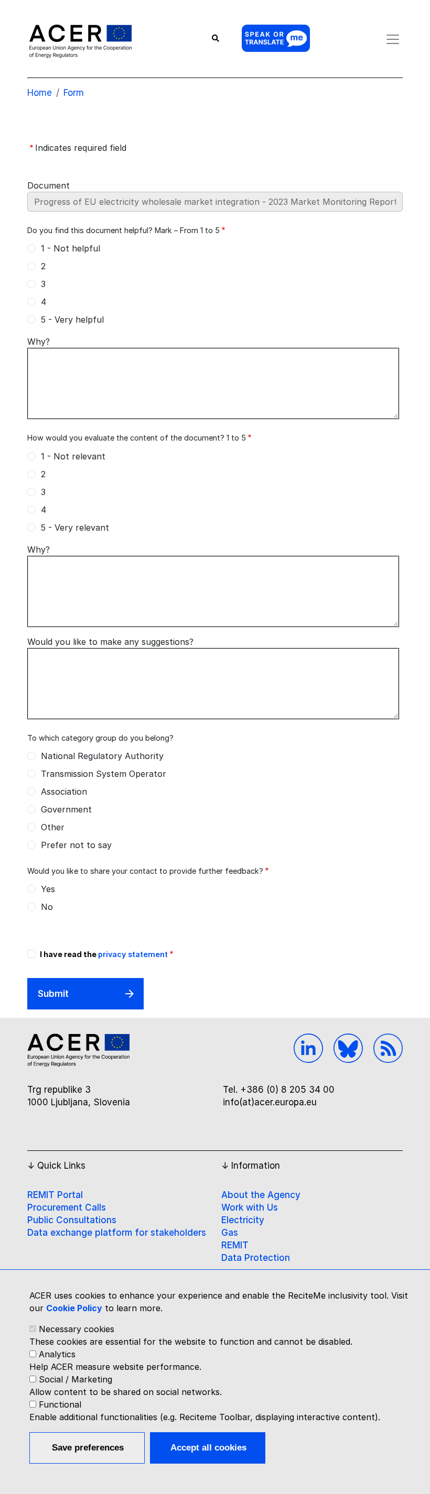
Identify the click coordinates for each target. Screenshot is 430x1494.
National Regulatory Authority (102, 756)
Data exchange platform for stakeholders (116, 1232)
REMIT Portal (55, 1195)
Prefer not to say (76, 845)
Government (66, 809)
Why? (38, 341)
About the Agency (260, 1195)
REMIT (235, 1245)
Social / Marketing (75, 1379)
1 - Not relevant (73, 456)
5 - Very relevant (75, 527)
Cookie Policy (74, 1308)
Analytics (57, 1354)
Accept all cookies (208, 1448)
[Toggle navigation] (393, 39)
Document (48, 185)
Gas (229, 1232)
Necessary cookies (76, 1329)
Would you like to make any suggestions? (110, 641)
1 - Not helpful (70, 248)
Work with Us (249, 1207)
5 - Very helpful (72, 319)
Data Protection (255, 1258)
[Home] (80, 41)
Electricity (242, 1220)
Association (64, 791)
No (47, 907)
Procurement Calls (66, 1207)
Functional (60, 1404)
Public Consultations (71, 1220)
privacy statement (133, 954)
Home (39, 92)
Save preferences (88, 1448)
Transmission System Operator (103, 773)
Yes (48, 889)
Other (52, 827)
